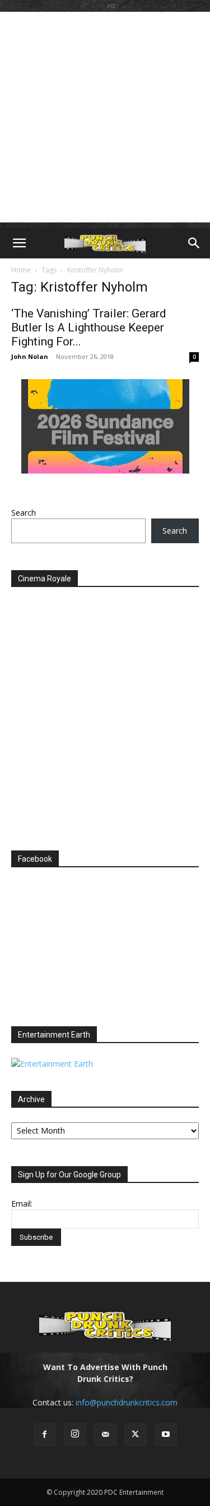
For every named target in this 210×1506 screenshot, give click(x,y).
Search (23, 512)
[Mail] (105, 1434)
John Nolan (29, 356)
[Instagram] (75, 1434)
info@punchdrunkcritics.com (127, 1402)
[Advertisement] (105, 117)
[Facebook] (45, 1434)
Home (21, 270)
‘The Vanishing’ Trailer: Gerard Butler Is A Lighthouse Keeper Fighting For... (88, 327)
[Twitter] (135, 1434)
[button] (19, 243)
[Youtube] (166, 1434)
